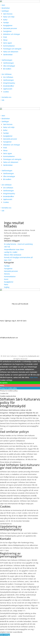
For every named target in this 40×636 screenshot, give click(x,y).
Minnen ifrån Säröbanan (12, 255)
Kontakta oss (6, 97)
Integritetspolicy (9, 83)
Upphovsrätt (7, 89)
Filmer (5, 40)
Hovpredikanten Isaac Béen (14, 249)
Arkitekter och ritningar (11, 34)
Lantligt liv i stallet (10, 252)
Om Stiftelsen (7, 74)
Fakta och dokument (10, 52)
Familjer (6, 22)
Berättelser (6, 8)
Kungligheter (7, 25)
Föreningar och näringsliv (12, 49)
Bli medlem (7, 69)
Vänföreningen (7, 60)
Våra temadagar (9, 66)
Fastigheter (7, 31)
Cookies (6, 92)
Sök (3, 100)
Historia (7, 274)
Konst (6, 279)
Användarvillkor (8, 86)
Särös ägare (7, 43)
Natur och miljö (8, 17)
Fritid (5, 37)
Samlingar (5, 11)
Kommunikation (9, 46)
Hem (3, 5)
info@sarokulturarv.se (9, 337)
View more (34, 377)
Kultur (5, 20)
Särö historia (7, 14)
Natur (6, 284)
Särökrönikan (8, 54)
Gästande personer (10, 28)
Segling (6, 287)
